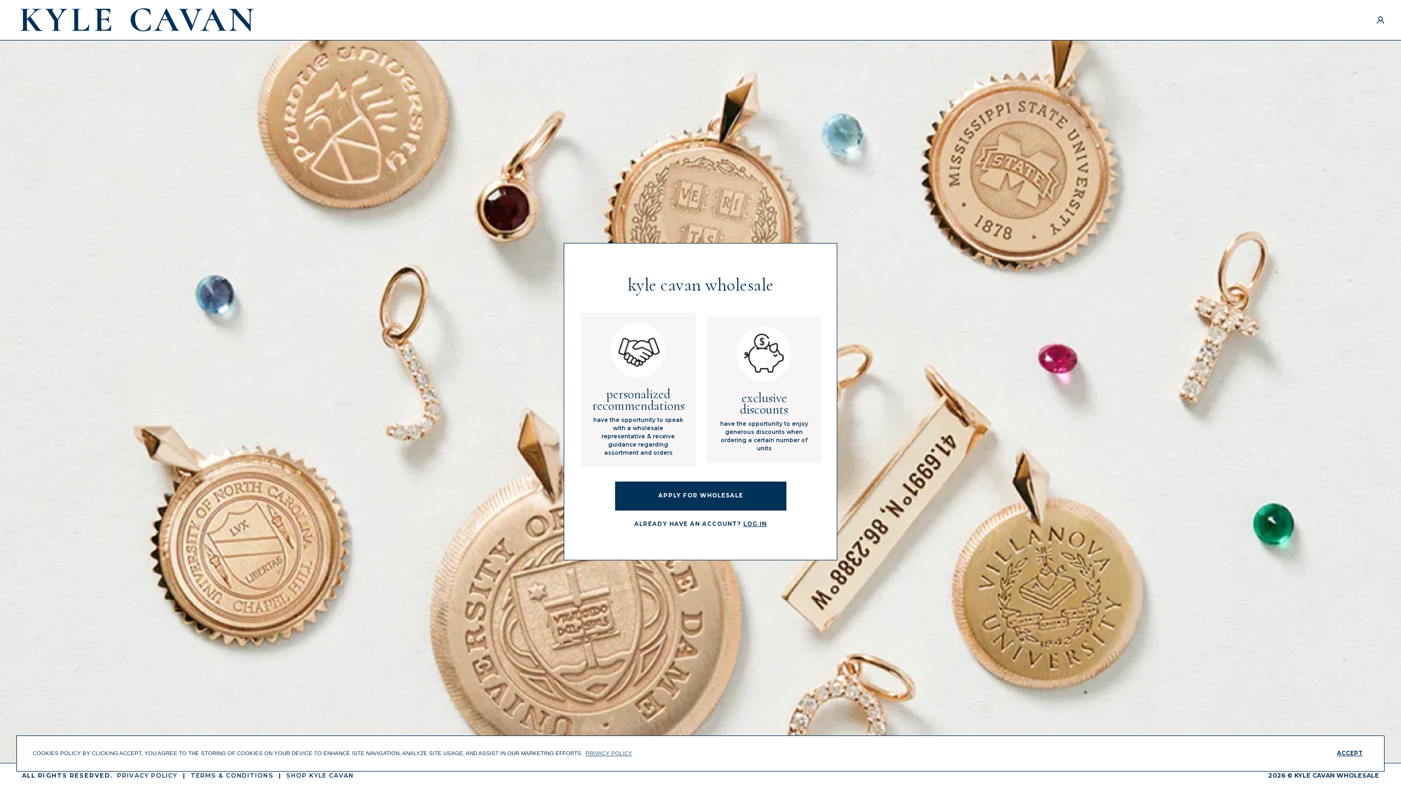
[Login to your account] (1380, 20)
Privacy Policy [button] (609, 753)
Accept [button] (1350, 753)
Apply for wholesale (700, 495)
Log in (755, 524)
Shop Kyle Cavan (320, 775)
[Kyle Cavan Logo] (137, 20)
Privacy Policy (147, 775)
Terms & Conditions (232, 775)
